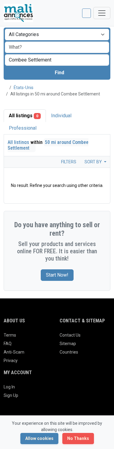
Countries (69, 352)
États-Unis (23, 87)
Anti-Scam (14, 352)
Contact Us (70, 335)
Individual (61, 115)
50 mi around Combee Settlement (48, 145)
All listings (23, 115)
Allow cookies (39, 438)
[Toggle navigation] (101, 13)
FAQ (8, 343)
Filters (68, 161)
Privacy (11, 360)
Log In (9, 386)
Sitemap (68, 343)
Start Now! (57, 275)
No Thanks (78, 438)
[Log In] (86, 13)
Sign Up (11, 395)
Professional (22, 128)
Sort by (94, 161)
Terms (10, 335)
